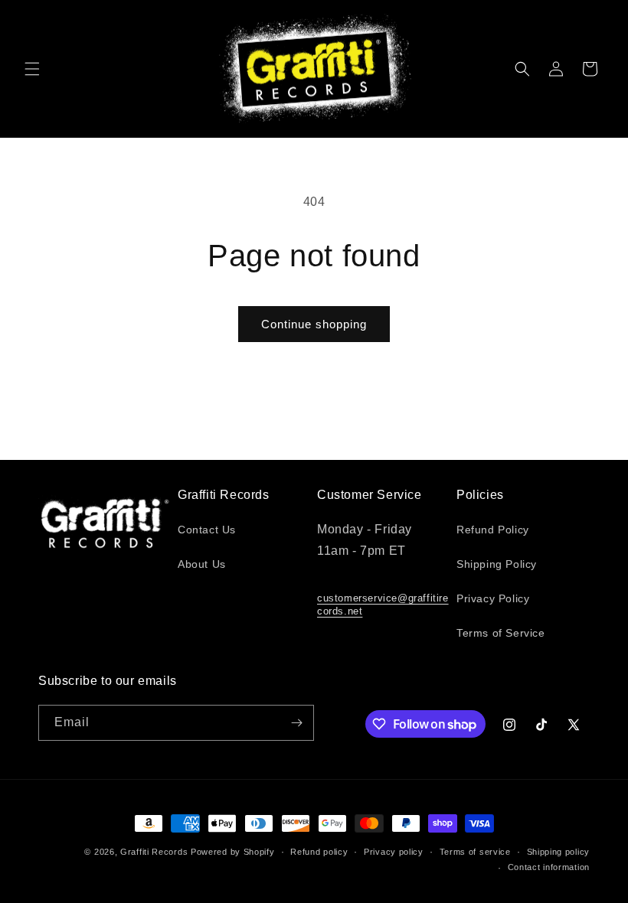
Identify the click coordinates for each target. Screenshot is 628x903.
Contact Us (207, 529)
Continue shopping (314, 324)
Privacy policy (394, 851)
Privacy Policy (492, 598)
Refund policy (319, 851)
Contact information (549, 867)
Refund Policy (492, 529)
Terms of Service (500, 633)
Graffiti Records (154, 851)
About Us (202, 564)
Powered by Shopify (233, 851)
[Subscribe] (296, 723)
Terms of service (475, 851)
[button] (32, 69)
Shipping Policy (496, 564)
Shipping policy (558, 851)
